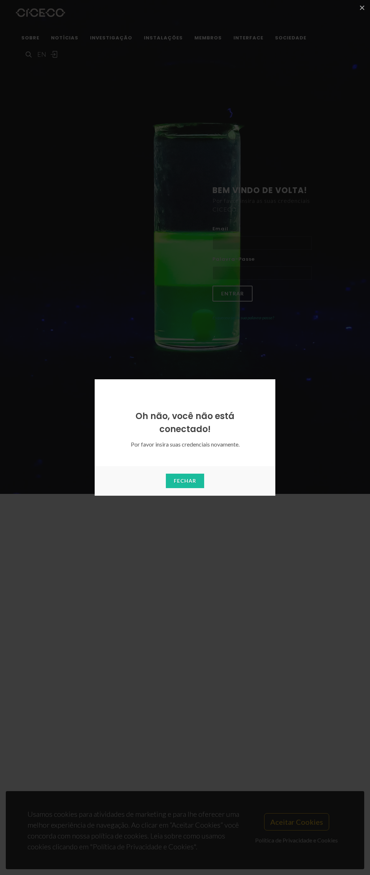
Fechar (185, 481)
